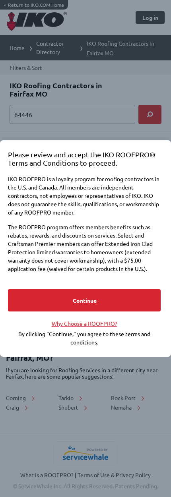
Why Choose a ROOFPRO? (84, 323)
